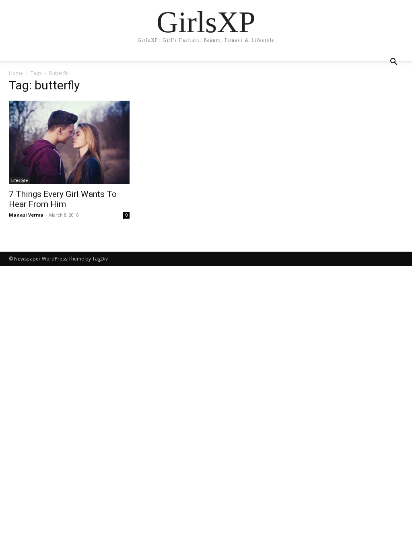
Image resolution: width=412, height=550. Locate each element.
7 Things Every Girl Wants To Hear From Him (63, 199)
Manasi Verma (26, 215)
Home (16, 73)
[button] (393, 62)
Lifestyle (19, 180)
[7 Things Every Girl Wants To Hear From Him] (69, 142)
